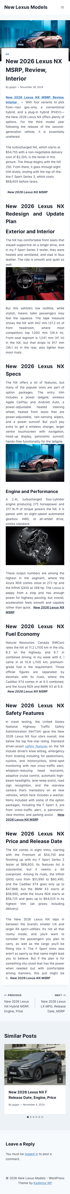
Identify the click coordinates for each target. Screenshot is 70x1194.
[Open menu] (62, 7)
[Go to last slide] (10, 1079)
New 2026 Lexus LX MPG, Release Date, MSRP (53, 1003)
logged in (31, 1154)
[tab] (28, 1117)
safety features (36, 746)
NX (7, 54)
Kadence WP (43, 1183)
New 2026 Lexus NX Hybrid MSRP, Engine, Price (16, 1003)
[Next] (60, 1079)
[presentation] (35, 1064)
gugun (13, 87)
